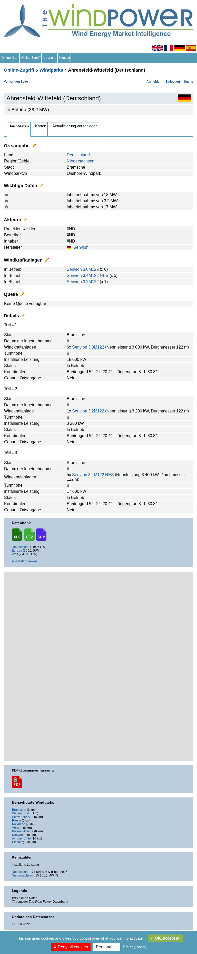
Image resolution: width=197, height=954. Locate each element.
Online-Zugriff (31, 58)
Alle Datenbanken (24, 561)
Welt (15, 554)
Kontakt (64, 58)
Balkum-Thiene (22, 831)
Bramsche (19, 810)
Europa (17, 550)
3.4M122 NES (96, 275)
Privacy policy (134, 947)
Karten (40, 126)
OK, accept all (167, 938)
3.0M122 (91, 269)
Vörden (17, 828)
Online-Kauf (10, 58)
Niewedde (19, 835)
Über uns (50, 58)
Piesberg (18, 842)
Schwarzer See (22, 817)
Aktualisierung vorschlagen (74, 126)
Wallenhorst (20, 813)
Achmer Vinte (21, 838)
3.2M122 (91, 282)
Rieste (16, 820)
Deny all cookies (72, 947)
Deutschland (78, 155)
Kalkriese (18, 824)
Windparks (51, 70)
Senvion (80, 247)
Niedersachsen (80, 161)
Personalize (107, 947)
